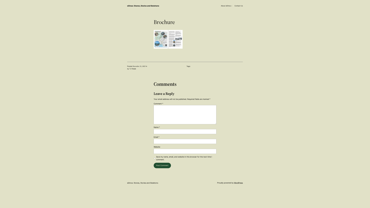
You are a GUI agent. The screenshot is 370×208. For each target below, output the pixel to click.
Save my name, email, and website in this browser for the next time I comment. (184, 158)
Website (157, 147)
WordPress (238, 183)
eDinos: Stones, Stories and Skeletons (143, 6)
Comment (158, 104)
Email (156, 137)
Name (157, 127)
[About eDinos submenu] (231, 5)
